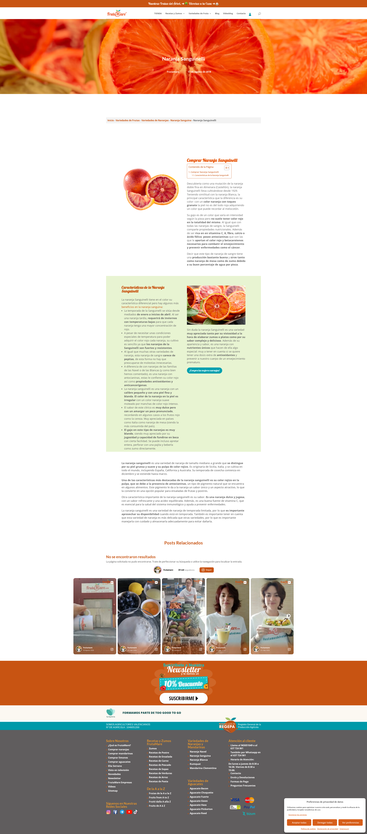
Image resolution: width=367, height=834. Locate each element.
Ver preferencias (350, 822)
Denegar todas (324, 822)
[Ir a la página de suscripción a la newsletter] (183, 683)
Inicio (111, 120)
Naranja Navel (198, 751)
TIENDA (158, 13)
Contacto (241, 13)
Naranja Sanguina (180, 120)
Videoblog (228, 13)
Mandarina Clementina (203, 768)
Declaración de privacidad (327, 829)
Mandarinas (196, 747)
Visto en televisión (118, 770)
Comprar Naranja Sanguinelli (205, 172)
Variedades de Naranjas (155, 120)
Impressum (344, 829)
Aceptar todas (299, 822)
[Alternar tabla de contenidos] (225, 167)
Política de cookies (308, 829)
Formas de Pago (240, 781)
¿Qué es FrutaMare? (119, 745)
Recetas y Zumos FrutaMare (159, 742)
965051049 (247, 745)
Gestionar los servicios (297, 815)
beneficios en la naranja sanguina (142, 307)
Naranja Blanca (199, 759)
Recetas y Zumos (173, 13)
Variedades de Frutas (128, 120)
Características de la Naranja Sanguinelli (212, 175)
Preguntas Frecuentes (243, 785)
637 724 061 (237, 748)
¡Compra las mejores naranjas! (205, 370)
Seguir (209, 570)
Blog (217, 13)
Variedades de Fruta (198, 13)
